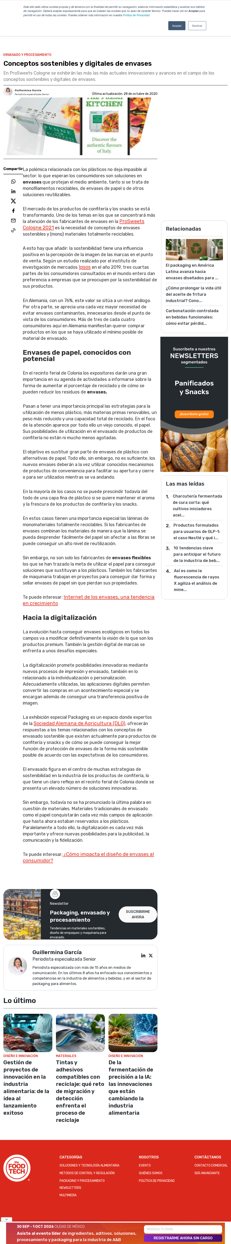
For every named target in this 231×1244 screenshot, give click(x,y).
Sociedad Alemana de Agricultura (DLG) (79, 723)
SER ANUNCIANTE (207, 1173)
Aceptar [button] (177, 25)
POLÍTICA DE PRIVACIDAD (157, 1181)
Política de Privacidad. (136, 15)
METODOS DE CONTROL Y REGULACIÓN (87, 1173)
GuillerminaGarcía (28, 90)
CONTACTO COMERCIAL (211, 1165)
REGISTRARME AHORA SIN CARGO (183, 1238)
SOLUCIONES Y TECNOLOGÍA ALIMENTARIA (89, 1165)
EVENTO (145, 1165)
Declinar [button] (197, 25)
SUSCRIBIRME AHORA (138, 914)
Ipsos (85, 267)
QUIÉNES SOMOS (150, 1173)
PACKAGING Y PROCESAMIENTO (82, 1181)
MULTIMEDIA (68, 1195)
